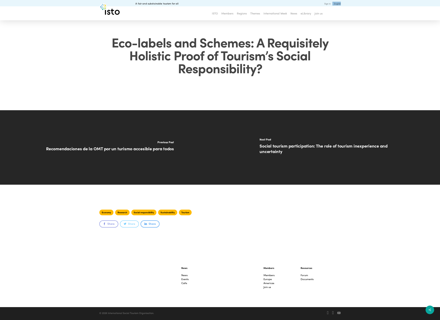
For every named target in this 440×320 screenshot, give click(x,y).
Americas (268, 283)
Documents (307, 279)
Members (269, 275)
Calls (184, 283)
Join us (267, 287)
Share (110, 224)
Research (122, 212)
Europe (267, 279)
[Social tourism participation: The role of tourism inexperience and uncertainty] (330, 147)
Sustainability (168, 212)
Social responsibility (144, 212)
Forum (304, 275)
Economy (106, 212)
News (184, 275)
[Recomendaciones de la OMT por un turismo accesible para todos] (110, 147)
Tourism (185, 212)
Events (185, 279)
